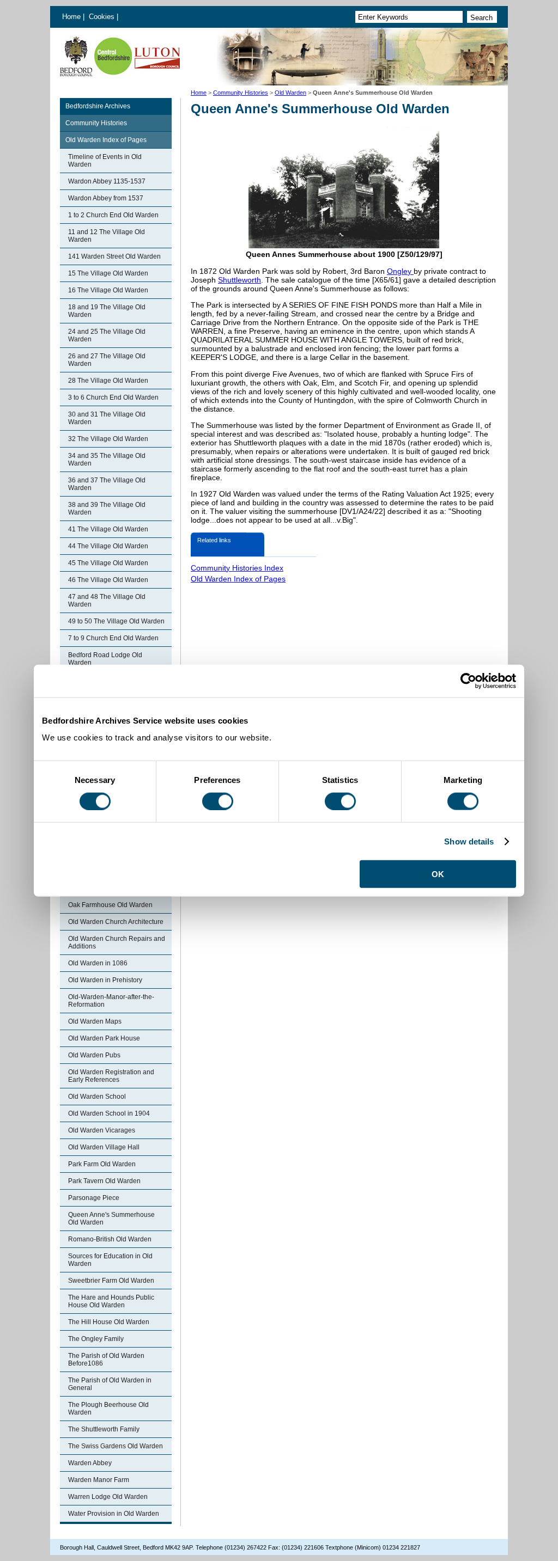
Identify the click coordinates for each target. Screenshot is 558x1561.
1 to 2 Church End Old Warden (113, 215)
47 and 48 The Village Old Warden (106, 600)
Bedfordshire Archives (97, 106)
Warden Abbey (90, 1463)
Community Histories (240, 92)
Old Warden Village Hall (104, 1147)
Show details (469, 841)
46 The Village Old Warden (108, 580)
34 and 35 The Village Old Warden (106, 459)
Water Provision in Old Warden (113, 1513)
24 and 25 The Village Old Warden (106, 335)
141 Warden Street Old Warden (114, 256)
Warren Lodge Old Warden (108, 1497)
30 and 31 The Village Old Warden (106, 418)
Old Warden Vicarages (101, 1130)
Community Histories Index (237, 568)
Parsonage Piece (93, 1198)
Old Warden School (97, 1096)
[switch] (217, 801)
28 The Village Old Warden (108, 380)
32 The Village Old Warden (108, 439)
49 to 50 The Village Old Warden (116, 621)
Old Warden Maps (95, 1021)
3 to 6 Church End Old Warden (113, 397)
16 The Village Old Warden (108, 290)
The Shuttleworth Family (104, 1429)
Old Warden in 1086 (98, 963)
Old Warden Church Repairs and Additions (116, 942)
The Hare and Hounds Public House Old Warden (111, 1301)
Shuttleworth (239, 280)
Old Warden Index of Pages (106, 140)
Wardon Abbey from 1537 (105, 198)
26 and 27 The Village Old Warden (106, 360)
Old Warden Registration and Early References (111, 1075)
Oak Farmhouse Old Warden (110, 905)
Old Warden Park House (104, 1038)
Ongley (400, 271)
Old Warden (290, 92)
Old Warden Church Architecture (115, 922)
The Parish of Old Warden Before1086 (106, 1359)
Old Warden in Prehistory (105, 980)
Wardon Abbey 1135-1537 (106, 181)
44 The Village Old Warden (108, 546)
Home (71, 17)
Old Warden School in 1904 (109, 1113)
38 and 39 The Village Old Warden (106, 508)
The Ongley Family (96, 1339)
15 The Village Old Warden (108, 273)
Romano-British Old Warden (109, 1239)
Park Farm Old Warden (102, 1164)
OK (438, 874)
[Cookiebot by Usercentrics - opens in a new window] (468, 680)
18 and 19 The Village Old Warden (106, 311)
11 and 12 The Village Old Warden (106, 235)
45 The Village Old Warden (108, 563)
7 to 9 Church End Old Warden (113, 638)
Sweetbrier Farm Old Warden (111, 1280)
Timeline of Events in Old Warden (105, 160)
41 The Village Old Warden (108, 529)
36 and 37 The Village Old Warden (106, 484)
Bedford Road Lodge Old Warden (105, 658)
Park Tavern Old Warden (104, 1181)
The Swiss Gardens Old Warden (115, 1446)
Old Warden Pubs (94, 1055)
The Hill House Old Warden (108, 1322)
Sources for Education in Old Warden (110, 1260)
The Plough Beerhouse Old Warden (108, 1408)
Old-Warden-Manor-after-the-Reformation (111, 1000)
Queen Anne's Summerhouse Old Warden (111, 1218)
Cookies (103, 17)
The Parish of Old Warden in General (109, 1384)
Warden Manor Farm (98, 1480)
